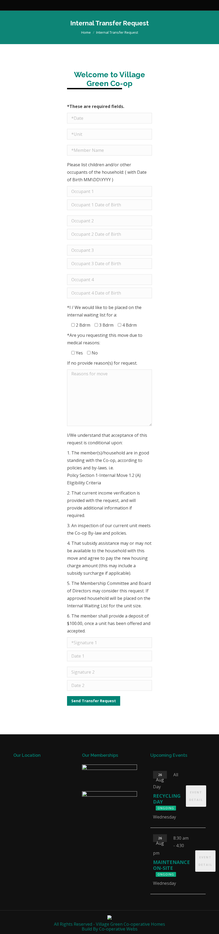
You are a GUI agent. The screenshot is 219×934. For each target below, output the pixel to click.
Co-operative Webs (118, 929)
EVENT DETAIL (196, 796)
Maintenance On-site (171, 865)
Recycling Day (167, 799)
